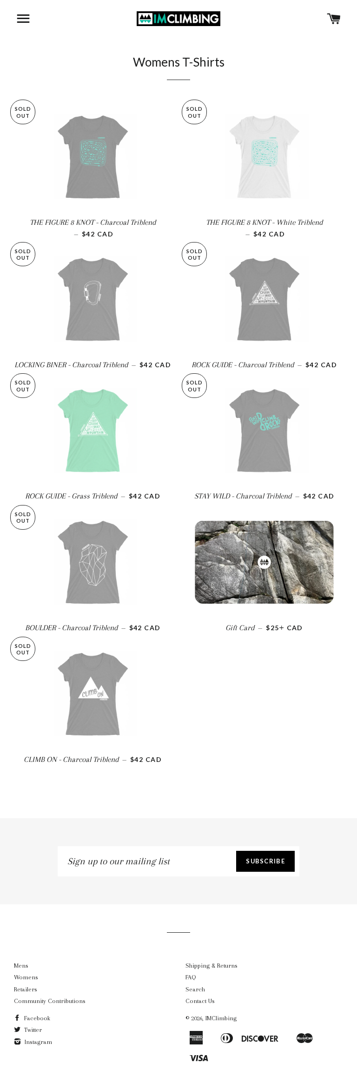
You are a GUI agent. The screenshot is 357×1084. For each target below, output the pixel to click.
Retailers (25, 989)
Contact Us (200, 1000)
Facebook (36, 1018)
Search (195, 989)
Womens (26, 977)
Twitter (32, 1029)
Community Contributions (50, 1000)
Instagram (37, 1041)
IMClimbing (221, 1018)
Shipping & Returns (211, 965)
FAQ (190, 977)
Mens (21, 965)
